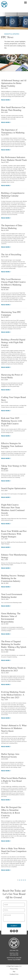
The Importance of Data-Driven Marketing (12, 227)
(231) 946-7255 (14, 950)
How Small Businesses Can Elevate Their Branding (13, 108)
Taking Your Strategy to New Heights (13, 467)
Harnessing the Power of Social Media (11, 376)
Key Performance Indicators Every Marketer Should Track (14, 158)
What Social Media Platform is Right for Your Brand (13, 779)
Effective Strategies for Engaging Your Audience (12, 444)
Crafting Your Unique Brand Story (13, 398)
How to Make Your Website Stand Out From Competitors (14, 850)
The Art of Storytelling (11, 254)
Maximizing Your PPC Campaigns (11, 313)
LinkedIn (17, 931)
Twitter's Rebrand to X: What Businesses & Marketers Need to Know (14, 728)
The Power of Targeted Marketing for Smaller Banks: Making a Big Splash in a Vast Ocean (13, 645)
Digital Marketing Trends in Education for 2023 (13, 669)
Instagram (14, 931)
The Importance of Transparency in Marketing (12, 131)
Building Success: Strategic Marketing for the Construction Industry (13, 578)
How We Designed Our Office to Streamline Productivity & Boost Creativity (11, 811)
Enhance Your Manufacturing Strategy (14, 556)
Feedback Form (14, 974)
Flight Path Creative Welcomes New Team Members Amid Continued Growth (12, 508)
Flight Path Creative (4, 4)
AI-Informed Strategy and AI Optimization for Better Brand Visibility (13, 83)
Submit (14, 926)
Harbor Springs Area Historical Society (10, 755)
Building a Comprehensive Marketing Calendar (12, 194)
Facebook (11, 931)
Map (14, 971)
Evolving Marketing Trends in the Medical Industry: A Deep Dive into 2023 (13, 694)
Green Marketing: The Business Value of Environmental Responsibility (10, 617)
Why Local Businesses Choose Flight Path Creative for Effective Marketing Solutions (13, 283)
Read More (5, 100)
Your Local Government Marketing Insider (11, 595)
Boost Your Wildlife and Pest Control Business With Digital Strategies (14, 533)
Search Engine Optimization (13, 488)
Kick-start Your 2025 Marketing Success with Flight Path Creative (11, 420)
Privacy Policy (14, 969)
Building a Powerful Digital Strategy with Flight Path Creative (13, 342)
